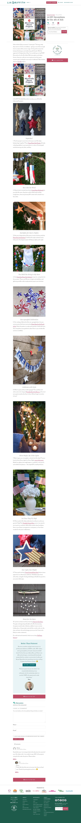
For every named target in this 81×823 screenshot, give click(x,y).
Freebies (34, 812)
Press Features (26, 807)
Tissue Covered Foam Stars (31, 572)
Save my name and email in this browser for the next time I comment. (29, 736)
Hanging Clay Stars (38, 621)
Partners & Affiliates (27, 809)
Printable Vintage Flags (28, 523)
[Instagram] (58, 800)
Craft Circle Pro (36, 814)
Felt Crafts (46, 802)
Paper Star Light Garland (19, 237)
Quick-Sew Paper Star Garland (24, 277)
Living (45, 810)
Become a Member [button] (29, 664)
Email (15, 730)
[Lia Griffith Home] (16, 2)
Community (35, 799)
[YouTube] (63, 800)
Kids (44, 809)
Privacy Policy (26, 804)
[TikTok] (65, 800)
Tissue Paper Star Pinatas (34, 143)
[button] (51, 2)
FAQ (23, 806)
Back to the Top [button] (30, 696)
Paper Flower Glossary (38, 804)
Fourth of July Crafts (51, 14)
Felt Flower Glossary (37, 806)
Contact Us (25, 801)
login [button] (69, 2)
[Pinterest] (56, 800)
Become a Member (36, 809)
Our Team (25, 799)
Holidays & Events (47, 807)
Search (61, 2)
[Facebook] (61, 800)
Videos (45, 815)
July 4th (19, 61)
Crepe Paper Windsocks (37, 190)
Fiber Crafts (46, 804)
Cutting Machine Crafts (49, 812)
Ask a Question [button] (58, 60)
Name (15, 724)
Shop (34, 801)
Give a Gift (35, 802)
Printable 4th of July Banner (33, 392)
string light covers (39, 460)
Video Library (36, 807)
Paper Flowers (47, 801)
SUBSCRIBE (64, 31)
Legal (24, 802)
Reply (14, 759)
